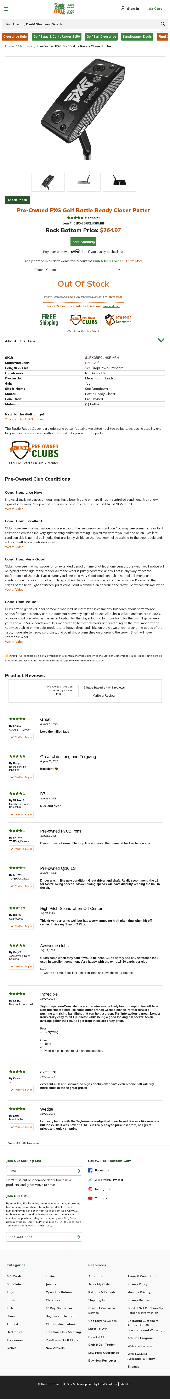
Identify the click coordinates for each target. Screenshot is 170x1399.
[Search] (163, 24)
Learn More (134, 261)
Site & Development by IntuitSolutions (92, 1384)
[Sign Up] (78, 1237)
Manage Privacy (139, 1292)
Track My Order (99, 1284)
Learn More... (111, 306)
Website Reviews (140, 1346)
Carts (10, 1300)
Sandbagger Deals (137, 36)
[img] (75, 218)
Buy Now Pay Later (102, 1360)
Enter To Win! (98, 1329)
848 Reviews (92, 217)
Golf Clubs (13, 1284)
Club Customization (60, 1324)
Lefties (11, 1348)
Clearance (53, 1300)
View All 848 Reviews (24, 1143)
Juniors (51, 1284)
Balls (9, 1308)
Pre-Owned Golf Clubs (62, 1340)
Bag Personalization (60, 1316)
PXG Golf (92, 363)
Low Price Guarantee (103, 1353)
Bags (10, 1292)
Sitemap (134, 1366)
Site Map (125, 1384)
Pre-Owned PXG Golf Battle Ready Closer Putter (60, 690)
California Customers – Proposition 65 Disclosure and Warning (145, 1325)
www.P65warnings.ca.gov (87, 660)
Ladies (50, 1276)
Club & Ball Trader (101, 1344)
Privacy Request (139, 1300)
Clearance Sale (15, 36)
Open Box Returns (59, 1292)
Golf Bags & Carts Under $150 (56, 36)
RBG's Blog (96, 1337)
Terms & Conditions (142, 1276)
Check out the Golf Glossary (24, 419)
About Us (95, 1276)
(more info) (114, 296)
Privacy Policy (137, 1284)
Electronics (14, 1332)
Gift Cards (13, 1276)
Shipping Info (98, 1300)
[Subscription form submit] (78, 1171)
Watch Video (14, 509)
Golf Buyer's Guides (102, 1321)
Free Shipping (83, 242)
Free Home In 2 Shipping (63, 1332)
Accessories (14, 1340)
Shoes (10, 1316)
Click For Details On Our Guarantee (34, 463)
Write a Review (104, 695)
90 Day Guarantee (59, 1308)
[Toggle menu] (5, 8)
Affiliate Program (140, 1338)
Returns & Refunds (101, 1292)
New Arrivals (55, 1348)
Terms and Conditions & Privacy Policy (29, 1225)
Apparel (12, 1324)
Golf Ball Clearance (101, 36)
